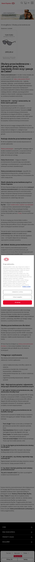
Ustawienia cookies (17, 292)
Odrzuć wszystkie (17, 297)
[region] (17, 281)
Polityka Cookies (26, 286)
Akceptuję (17, 302)
